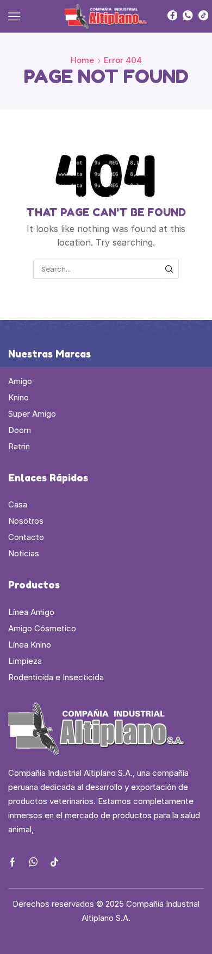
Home (82, 60)
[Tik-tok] (54, 862)
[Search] (169, 269)
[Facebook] (172, 16)
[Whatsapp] (188, 16)
